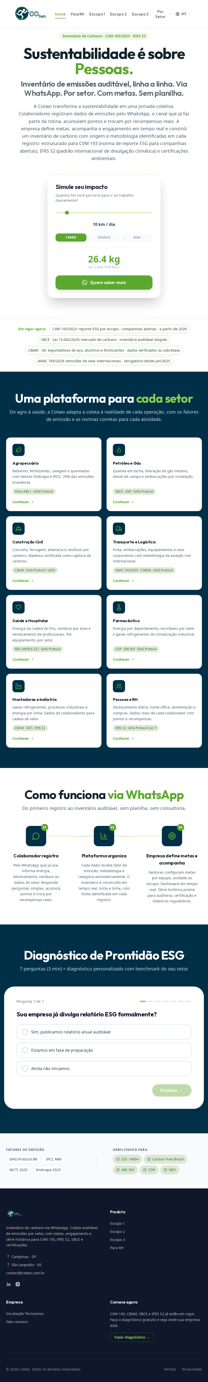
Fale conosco (17, 1321)
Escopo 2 (118, 14)
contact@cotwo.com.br (25, 1272)
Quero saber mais (108, 282)
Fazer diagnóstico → (132, 1337)
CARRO (71, 237)
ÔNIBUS (104, 237)
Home (60, 14)
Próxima (168, 1090)
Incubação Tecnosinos (25, 1313)
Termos (170, 1369)
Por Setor (160, 14)
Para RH (77, 14)
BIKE (137, 237)
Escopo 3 (140, 14)
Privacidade (192, 1369)
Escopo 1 (97, 14)
